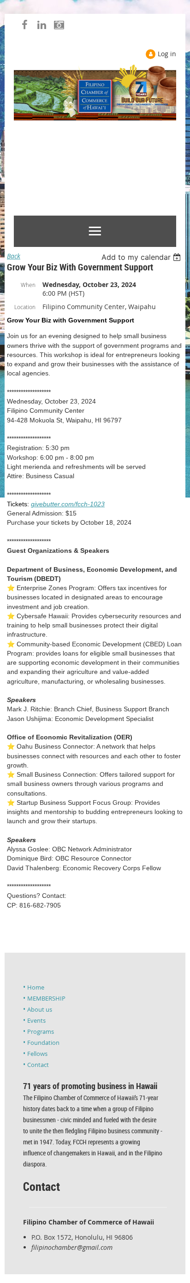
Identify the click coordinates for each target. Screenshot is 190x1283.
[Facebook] (24, 24)
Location (25, 306)
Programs (40, 1031)
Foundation (43, 1042)
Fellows (37, 1053)
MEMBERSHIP (46, 998)
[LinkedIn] (42, 24)
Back (13, 256)
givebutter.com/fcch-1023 (68, 504)
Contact (38, 1064)
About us (39, 1009)
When (28, 284)
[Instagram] (59, 24)
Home (35, 987)
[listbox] (142, 257)
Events (36, 1020)
